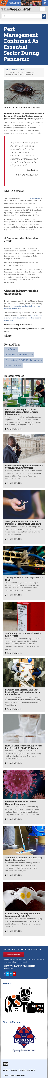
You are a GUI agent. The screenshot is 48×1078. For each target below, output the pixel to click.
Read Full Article (14, 429)
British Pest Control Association (19, 354)
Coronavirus (11, 360)
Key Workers (36, 360)
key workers (35, 198)
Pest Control (11, 349)
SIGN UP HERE (14, 954)
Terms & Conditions (27, 1070)
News (22, 70)
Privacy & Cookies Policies (14, 1075)
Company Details (10, 1070)
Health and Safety (13, 365)
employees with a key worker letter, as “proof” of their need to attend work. (23, 318)
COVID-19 (23, 360)
